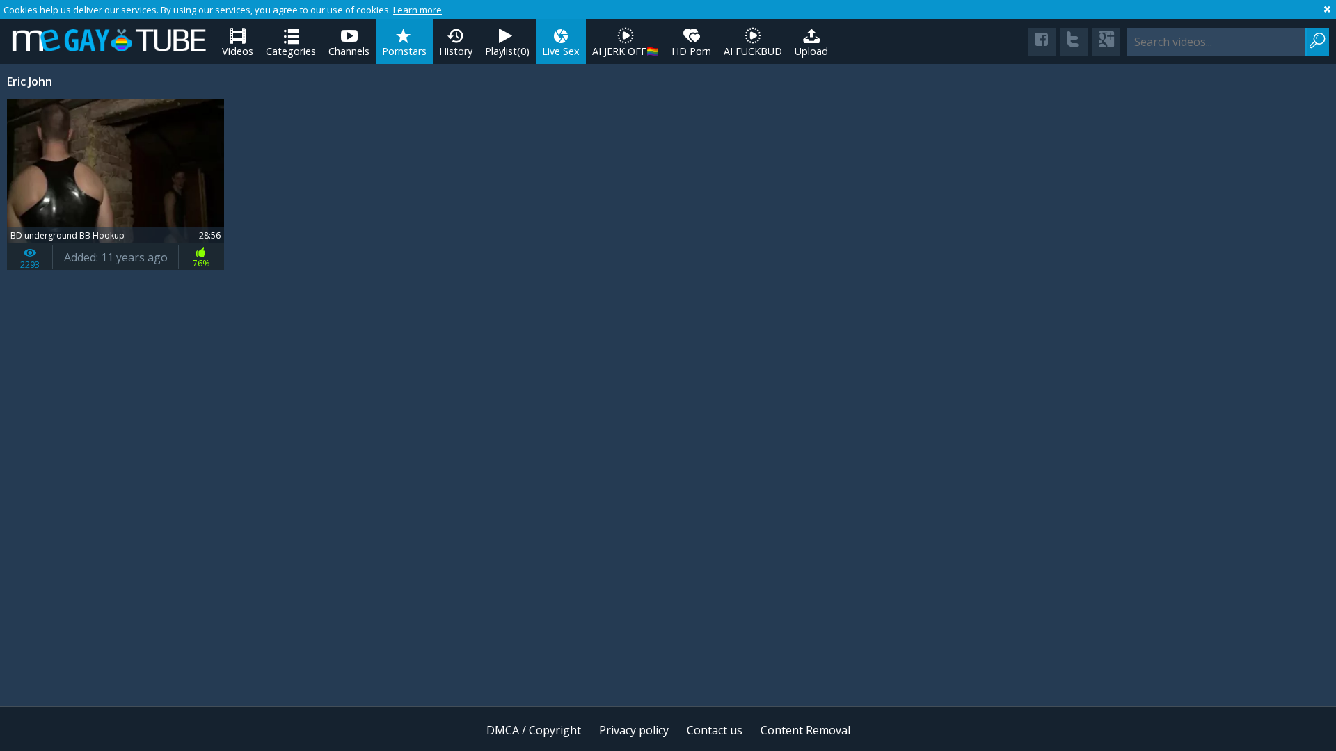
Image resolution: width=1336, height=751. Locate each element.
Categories (291, 51)
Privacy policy (634, 730)
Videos (237, 51)
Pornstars (404, 51)
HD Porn (691, 51)
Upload (811, 51)
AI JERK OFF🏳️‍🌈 (625, 51)
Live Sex (561, 51)
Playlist (507, 51)
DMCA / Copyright (533, 730)
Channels (348, 51)
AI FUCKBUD (753, 51)
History (455, 51)
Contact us (714, 730)
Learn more (417, 9)
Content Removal (805, 730)
